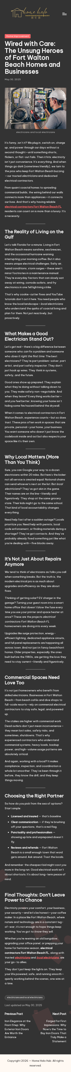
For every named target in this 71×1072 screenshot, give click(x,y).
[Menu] (64, 14)
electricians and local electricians (24, 997)
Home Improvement (17, 36)
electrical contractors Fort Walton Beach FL (33, 206)
